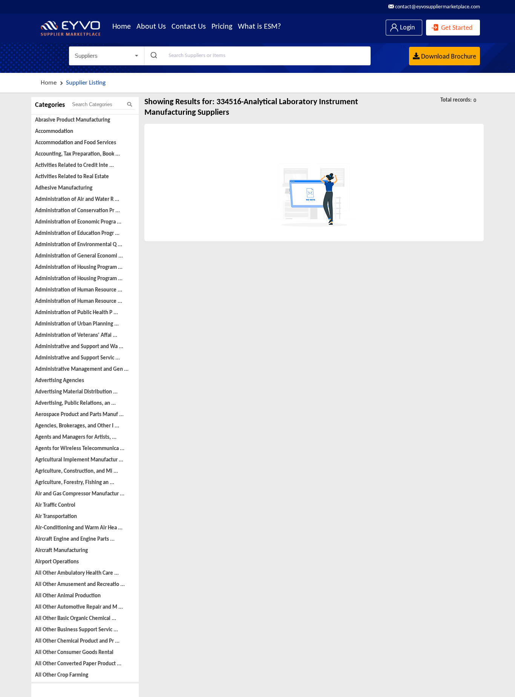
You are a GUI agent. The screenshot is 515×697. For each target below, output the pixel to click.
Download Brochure (448, 56)
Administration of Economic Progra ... (78, 222)
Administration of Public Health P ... (76, 313)
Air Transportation (56, 517)
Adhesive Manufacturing (63, 188)
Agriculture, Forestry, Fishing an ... (74, 483)
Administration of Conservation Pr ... (77, 211)
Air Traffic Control (55, 505)
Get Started (456, 28)
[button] (106, 55)
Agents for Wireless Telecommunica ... (79, 449)
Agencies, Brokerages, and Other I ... (77, 426)
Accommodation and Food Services (75, 143)
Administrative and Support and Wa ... (79, 347)
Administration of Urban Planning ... (77, 324)
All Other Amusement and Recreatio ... (80, 585)
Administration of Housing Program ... (79, 267)
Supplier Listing (86, 83)
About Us (151, 27)
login (407, 27)
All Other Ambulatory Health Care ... (77, 573)
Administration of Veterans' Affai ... (76, 335)
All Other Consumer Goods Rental (74, 652)
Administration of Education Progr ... (77, 233)
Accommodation (54, 131)
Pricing (222, 27)
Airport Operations (57, 562)
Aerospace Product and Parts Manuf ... (79, 415)
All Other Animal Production (68, 596)
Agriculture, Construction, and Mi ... (76, 471)
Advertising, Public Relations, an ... (75, 403)
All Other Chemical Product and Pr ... (77, 641)
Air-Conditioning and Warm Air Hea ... (79, 528)
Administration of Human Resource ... (78, 290)
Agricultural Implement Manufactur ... (79, 460)
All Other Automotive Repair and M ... (79, 607)
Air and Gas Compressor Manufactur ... (79, 494)
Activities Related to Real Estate (72, 177)
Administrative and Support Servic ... (77, 358)
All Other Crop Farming (61, 675)
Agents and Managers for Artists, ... (75, 437)
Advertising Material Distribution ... (76, 392)
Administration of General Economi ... (79, 256)
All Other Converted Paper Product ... (78, 664)
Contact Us (189, 27)
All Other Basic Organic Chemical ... (75, 618)
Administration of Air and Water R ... (77, 199)
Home (121, 27)
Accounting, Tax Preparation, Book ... (77, 154)
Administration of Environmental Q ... (78, 245)
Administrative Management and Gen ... (82, 369)
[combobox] (257, 55)
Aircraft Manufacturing (61, 551)
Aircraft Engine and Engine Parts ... (75, 539)
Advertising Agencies (59, 381)
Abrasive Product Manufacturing (72, 120)
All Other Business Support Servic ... (76, 630)
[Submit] (153, 56)
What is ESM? (259, 27)
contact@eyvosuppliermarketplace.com (437, 7)
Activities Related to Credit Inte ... (74, 165)
